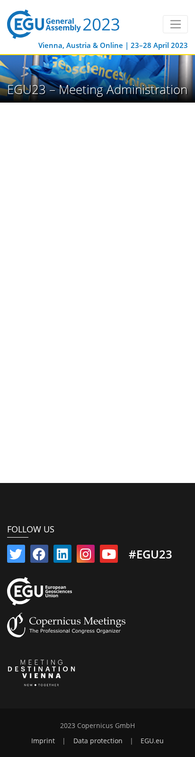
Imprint (43, 741)
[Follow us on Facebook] (39, 556)
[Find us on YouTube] (109, 556)
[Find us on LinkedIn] (62, 556)
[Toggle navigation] (175, 24)
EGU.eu (152, 741)
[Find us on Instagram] (86, 556)
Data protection (98, 741)
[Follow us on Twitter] (16, 556)
